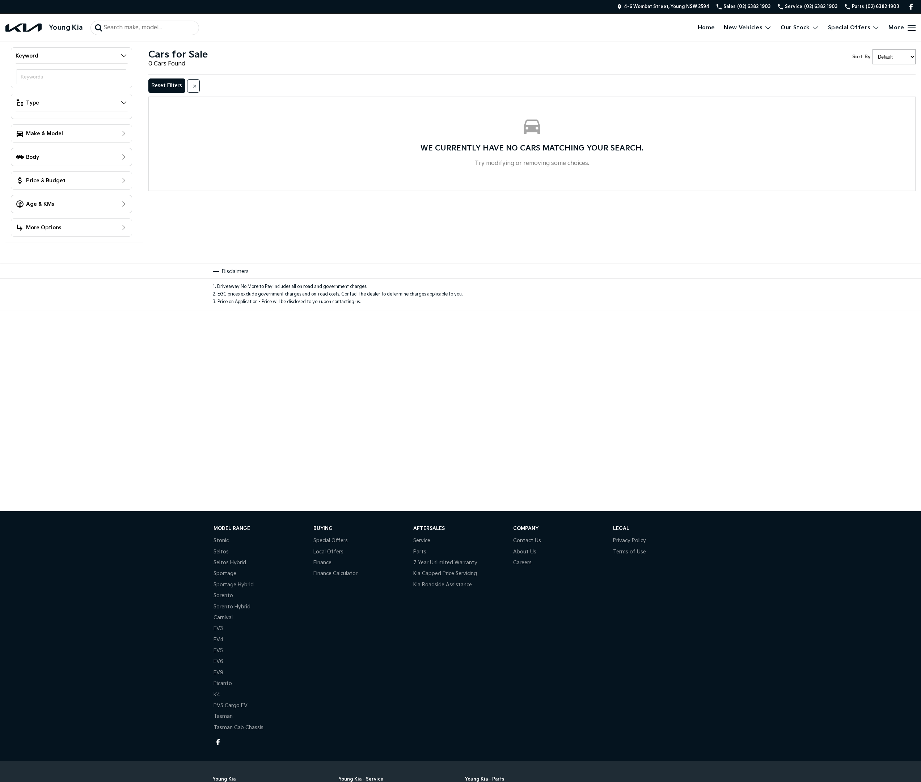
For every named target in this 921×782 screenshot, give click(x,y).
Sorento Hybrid (232, 607)
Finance (322, 563)
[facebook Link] (911, 6)
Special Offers (849, 27)
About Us (524, 552)
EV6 (218, 661)
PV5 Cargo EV (231, 705)
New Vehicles (743, 27)
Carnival (223, 618)
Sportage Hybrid (234, 585)
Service (421, 540)
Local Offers (328, 552)
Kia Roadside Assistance (442, 585)
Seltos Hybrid (230, 563)
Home (706, 27)
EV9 (218, 673)
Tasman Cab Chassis (238, 727)
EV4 (219, 640)
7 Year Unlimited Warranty (445, 563)
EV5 (218, 650)
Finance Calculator (335, 573)
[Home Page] (23, 28)
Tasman (223, 716)
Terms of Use (629, 552)
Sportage (225, 573)
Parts (419, 552)
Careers (522, 563)
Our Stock (795, 27)
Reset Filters (167, 85)
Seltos (221, 552)
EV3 (218, 628)
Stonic (221, 540)
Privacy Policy (629, 540)
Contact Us (527, 540)
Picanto (223, 683)
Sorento (223, 595)
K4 (217, 695)
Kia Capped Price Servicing (445, 573)
